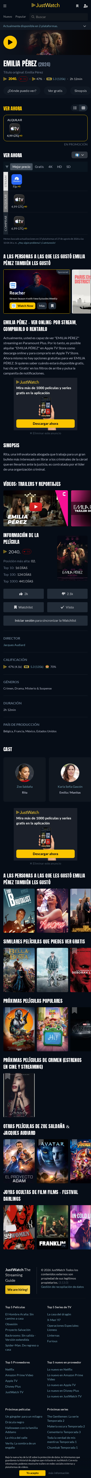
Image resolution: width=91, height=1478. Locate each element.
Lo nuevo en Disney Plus (63, 1390)
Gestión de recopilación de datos (62, 1286)
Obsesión (11, 1324)
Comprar (5, 223)
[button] (19, 1029)
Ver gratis (55, 91)
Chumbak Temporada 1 (62, 1447)
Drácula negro (14, 1422)
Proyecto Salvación (17, 1330)
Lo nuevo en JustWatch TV (64, 1396)
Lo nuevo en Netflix (59, 1369)
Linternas (53, 1335)
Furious (52, 1341)
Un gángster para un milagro (23, 1416)
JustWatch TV (14, 1392)
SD (68, 167)
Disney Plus (13, 1386)
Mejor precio (21, 167)
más (42, 305)
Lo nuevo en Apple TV (61, 1385)
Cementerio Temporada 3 (64, 1432)
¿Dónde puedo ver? (22, 91)
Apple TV (11, 1381)
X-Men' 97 (54, 1320)
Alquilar (14, 120)
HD (59, 167)
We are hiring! (17, 1289)
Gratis (39, 167)
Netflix (9, 1369)
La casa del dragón (59, 1314)
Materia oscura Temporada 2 (66, 1426)
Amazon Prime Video (19, 1375)
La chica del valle (16, 1437)
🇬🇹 (77, 155)
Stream (5, 181)
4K (50, 167)
